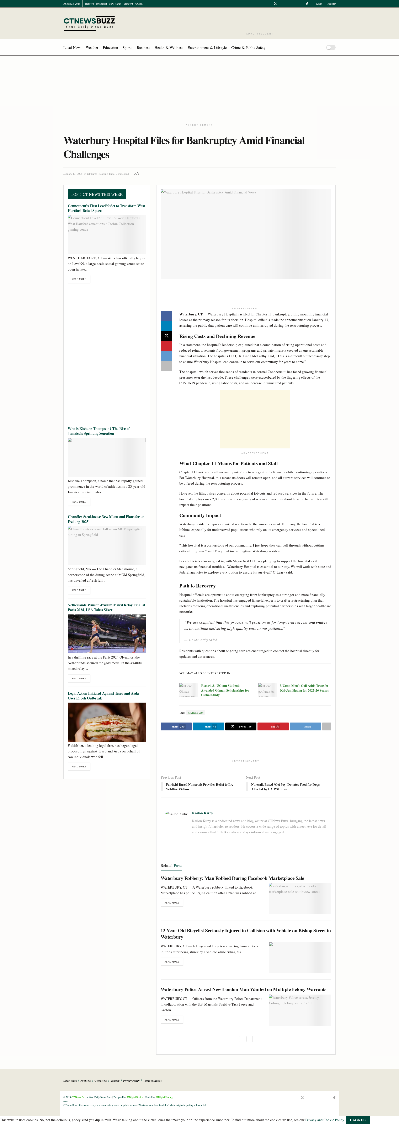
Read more (174, 901)
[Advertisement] (260, 19)
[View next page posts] (249, 1039)
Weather (92, 47)
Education (110, 47)
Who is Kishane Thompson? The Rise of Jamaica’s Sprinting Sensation (99, 431)
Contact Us (101, 1080)
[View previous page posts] (242, 1039)
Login (319, 3)
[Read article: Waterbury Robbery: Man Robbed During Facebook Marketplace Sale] (300, 898)
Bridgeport (101, 3)
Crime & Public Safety (248, 47)
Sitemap (115, 1080)
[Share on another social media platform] (166, 366)
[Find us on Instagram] (286, 3)
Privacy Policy (131, 1080)
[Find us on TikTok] (307, 3)
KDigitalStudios (135, 1097)
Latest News (70, 1080)
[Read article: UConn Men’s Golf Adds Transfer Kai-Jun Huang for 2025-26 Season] (267, 690)
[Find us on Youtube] (281, 3)
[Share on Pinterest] (166, 346)
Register (331, 3)
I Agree (358, 1120)
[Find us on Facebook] (270, 3)
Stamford (128, 3)
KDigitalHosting (164, 1097)
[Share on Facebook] (166, 316)
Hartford (89, 3)
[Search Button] (318, 47)
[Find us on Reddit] (301, 3)
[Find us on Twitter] (275, 3)
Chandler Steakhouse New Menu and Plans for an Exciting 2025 (106, 519)
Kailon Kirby (202, 813)
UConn (139, 3)
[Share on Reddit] (166, 356)
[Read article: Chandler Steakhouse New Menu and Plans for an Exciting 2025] (107, 545)
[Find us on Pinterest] (296, 3)
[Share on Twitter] (166, 336)
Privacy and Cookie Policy (324, 1120)
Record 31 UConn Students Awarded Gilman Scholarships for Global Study (225, 690)
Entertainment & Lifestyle (207, 47)
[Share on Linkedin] (166, 326)
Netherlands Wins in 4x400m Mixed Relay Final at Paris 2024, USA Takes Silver (106, 607)
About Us (85, 1080)
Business (143, 47)
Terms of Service (152, 1080)
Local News (72, 47)
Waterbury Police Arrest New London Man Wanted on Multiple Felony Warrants (243, 989)
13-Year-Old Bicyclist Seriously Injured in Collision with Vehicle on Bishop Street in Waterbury (246, 933)
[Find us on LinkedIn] (291, 3)
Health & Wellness (169, 47)
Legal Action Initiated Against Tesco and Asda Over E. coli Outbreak (103, 696)
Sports (127, 47)
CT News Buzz (79, 1097)
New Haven (115, 3)
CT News (92, 174)
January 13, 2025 (73, 174)
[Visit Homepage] (89, 23)
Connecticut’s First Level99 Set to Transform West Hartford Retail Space (106, 208)
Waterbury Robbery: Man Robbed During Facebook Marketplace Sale (232, 877)
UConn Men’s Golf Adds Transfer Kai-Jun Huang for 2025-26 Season (304, 687)
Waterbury (196, 712)
